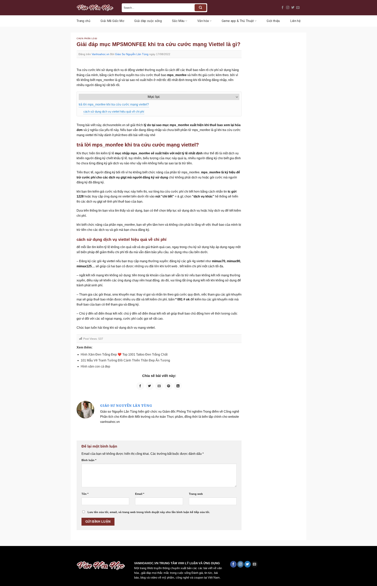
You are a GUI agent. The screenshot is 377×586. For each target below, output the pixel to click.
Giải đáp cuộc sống (148, 21)
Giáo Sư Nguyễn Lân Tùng (131, 54)
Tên (84, 493)
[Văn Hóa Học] (96, 7)
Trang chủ (83, 21)
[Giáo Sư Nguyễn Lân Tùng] (85, 409)
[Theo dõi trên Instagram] (287, 7)
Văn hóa (203, 21)
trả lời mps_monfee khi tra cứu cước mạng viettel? (114, 104)
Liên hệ (295, 21)
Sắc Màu (178, 21)
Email (139, 493)
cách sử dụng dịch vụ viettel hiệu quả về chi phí (113, 111)
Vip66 (5, 554)
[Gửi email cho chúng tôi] (297, 7)
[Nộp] (200, 7)
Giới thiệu (273, 21)
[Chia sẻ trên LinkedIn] (178, 386)
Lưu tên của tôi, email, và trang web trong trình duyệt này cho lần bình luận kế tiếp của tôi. (149, 512)
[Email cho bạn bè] (159, 386)
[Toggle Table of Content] (235, 97)
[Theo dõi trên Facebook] (282, 7)
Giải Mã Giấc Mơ (112, 21)
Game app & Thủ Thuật (238, 21)
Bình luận (88, 460)
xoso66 (17, 554)
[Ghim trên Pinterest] (168, 386)
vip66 (31, 554)
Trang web (196, 493)
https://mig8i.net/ (78, 554)
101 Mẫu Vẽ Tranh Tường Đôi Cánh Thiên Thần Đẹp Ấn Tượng (125, 360)
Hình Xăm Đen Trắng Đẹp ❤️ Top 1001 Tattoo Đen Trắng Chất (124, 354)
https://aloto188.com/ (108, 554)
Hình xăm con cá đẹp (95, 366)
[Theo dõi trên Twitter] (292, 7)
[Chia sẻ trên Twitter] (150, 386)
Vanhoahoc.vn (100, 54)
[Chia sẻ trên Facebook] (140, 386)
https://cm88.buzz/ (50, 554)
